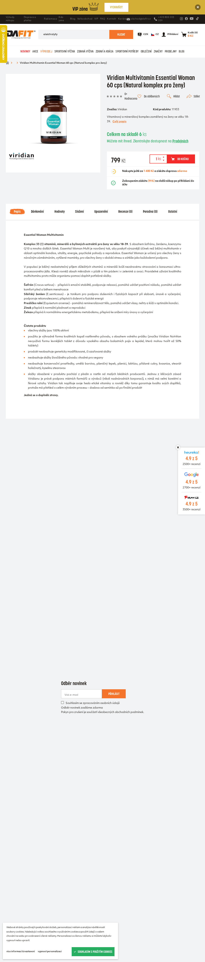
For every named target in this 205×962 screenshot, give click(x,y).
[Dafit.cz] (21, 34)
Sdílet (197, 96)
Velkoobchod (84, 19)
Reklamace (50, 19)
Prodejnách (180, 141)
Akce (35, 51)
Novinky (25, 51)
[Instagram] (181, 18)
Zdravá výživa (85, 51)
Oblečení (146, 51)
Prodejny (171, 51)
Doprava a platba (30, 19)
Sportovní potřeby (127, 51)
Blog (72, 19)
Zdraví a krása (104, 51)
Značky (158, 51)
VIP (96, 19)
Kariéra (122, 19)
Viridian (122, 109)
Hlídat (176, 96)
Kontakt (111, 19)
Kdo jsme (61, 19)
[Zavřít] (198, 7)
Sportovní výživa (64, 51)
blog (181, 51)
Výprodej (46, 51)
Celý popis (119, 122)
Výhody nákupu (10, 19)
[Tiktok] (197, 18)
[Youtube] (191, 18)
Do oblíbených (152, 96)
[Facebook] (186, 18)
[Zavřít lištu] (178, 447)
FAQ (102, 19)
